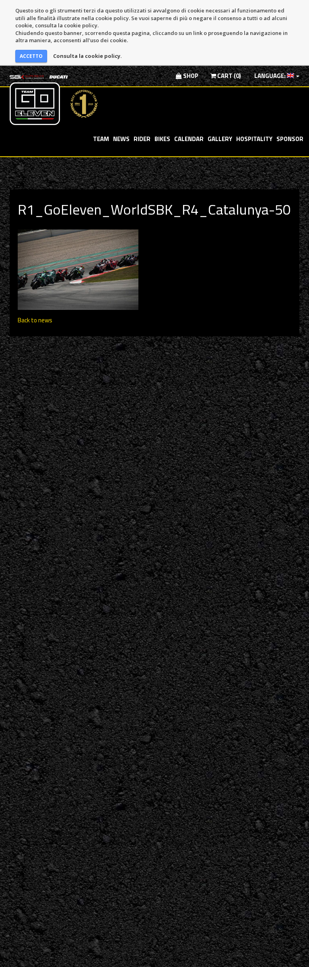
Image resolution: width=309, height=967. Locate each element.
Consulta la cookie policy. (87, 55)
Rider (142, 138)
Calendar (189, 138)
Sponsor (289, 138)
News (121, 138)
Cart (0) (228, 75)
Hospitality (254, 138)
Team (101, 138)
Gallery (220, 138)
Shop (190, 75)
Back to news (35, 320)
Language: (270, 75)
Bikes (162, 138)
